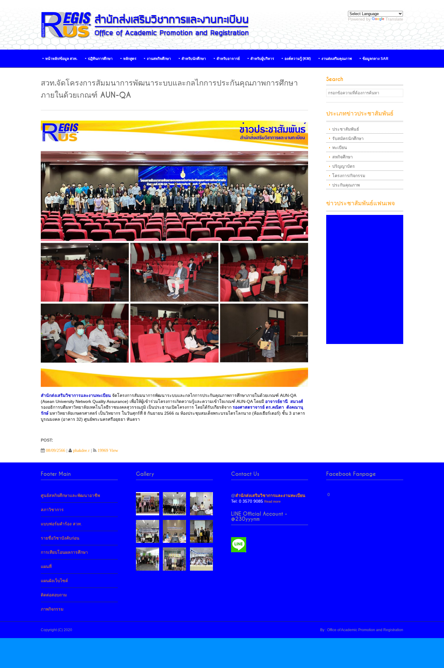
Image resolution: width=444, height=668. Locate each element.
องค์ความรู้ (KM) (298, 59)
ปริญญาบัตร (343, 166)
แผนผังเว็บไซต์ (54, 580)
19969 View (108, 450)
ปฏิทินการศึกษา (100, 59)
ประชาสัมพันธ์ (345, 129)
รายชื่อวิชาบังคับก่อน (60, 538)
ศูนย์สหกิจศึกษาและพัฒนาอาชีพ (70, 495)
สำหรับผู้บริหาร (262, 59)
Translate (394, 19)
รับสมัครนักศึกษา (348, 138)
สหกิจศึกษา (342, 156)
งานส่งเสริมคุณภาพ (336, 59)
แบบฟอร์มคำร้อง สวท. (61, 523)
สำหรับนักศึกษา (194, 59)
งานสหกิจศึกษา (159, 59)
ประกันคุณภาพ (346, 185)
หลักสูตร (129, 59)
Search (334, 79)
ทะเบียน (339, 147)
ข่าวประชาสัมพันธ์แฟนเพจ (360, 203)
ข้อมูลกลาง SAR (375, 59)
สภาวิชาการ (52, 509)
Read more (272, 501)
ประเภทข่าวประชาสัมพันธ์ (360, 113)
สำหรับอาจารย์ (228, 59)
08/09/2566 (55, 450)
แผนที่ (46, 566)
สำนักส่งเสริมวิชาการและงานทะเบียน (270, 495)
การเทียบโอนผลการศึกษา (64, 552)
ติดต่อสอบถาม (54, 594)
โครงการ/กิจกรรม (348, 175)
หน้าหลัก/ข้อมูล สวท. (61, 59)
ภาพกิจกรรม (52, 609)
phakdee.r (81, 450)
